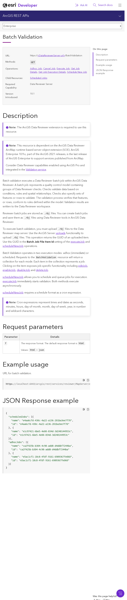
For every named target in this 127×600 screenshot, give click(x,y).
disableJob (23, 270)
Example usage (104, 65)
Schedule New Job (77, 72)
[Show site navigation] (120, 5)
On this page (100, 49)
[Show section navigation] (120, 16)
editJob (82, 266)
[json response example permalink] (81, 401)
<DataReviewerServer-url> (51, 56)
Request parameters (106, 60)
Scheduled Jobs (38, 78)
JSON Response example (104, 71)
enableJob (9, 270)
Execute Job (63, 69)
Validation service (36, 169)
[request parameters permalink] (65, 327)
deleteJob (42, 270)
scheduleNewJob (13, 246)
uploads (60, 233)
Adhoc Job (36, 69)
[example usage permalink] (51, 365)
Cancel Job (49, 69)
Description (102, 55)
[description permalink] (40, 116)
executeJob (78, 242)
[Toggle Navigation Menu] (120, 593)
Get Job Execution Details (52, 72)
